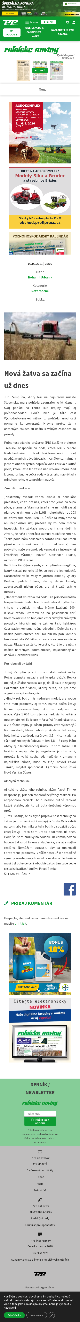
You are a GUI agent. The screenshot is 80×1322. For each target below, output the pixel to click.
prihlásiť (20, 923)
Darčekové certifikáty (40, 1170)
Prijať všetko (14, 1315)
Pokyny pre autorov (40, 1212)
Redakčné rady (40, 1218)
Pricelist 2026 (40, 1253)
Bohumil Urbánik (40, 277)
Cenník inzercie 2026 (40, 1246)
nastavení (10, 1307)
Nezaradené (40, 291)
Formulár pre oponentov (40, 1225)
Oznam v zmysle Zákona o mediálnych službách (40, 1259)
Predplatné (40, 1163)
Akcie (40, 1184)
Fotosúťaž (40, 1190)
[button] (40, 1121)
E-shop (40, 1177)
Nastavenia (37, 1315)
